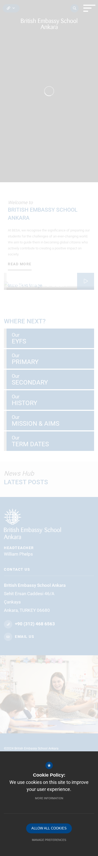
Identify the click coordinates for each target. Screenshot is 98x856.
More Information (49, 798)
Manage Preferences (49, 839)
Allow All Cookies (49, 828)
